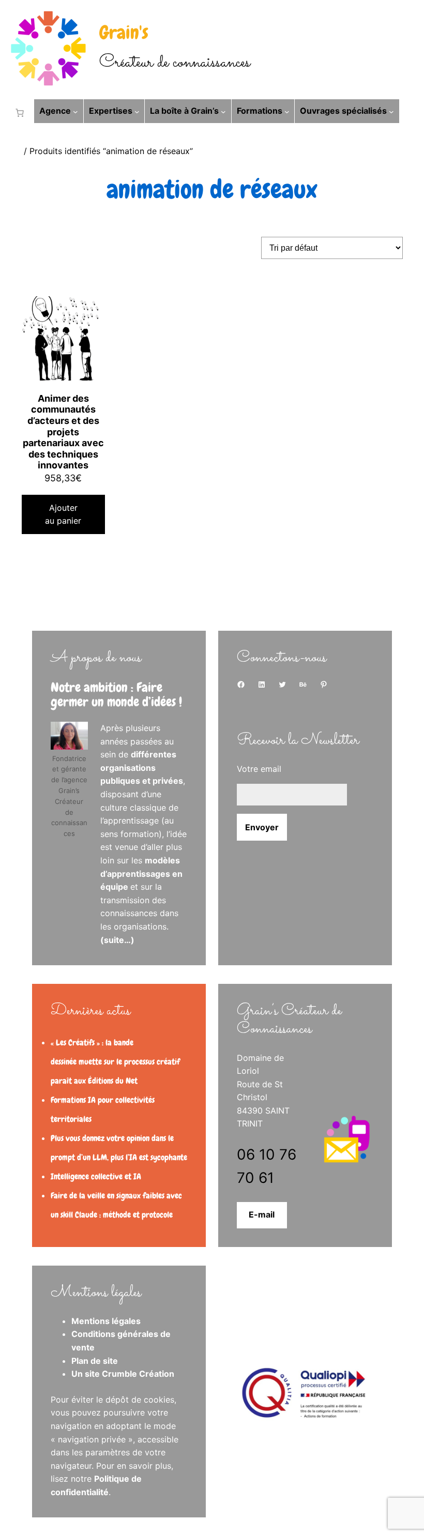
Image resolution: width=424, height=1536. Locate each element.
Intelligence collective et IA (96, 1176)
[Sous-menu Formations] (287, 111)
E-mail (262, 1214)
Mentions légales (106, 1321)
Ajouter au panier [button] (63, 514)
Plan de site (94, 1361)
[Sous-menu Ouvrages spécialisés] (391, 111)
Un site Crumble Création (122, 1373)
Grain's (123, 32)
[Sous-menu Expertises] (137, 111)
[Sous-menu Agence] (75, 111)
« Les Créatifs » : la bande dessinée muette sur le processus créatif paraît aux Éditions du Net (115, 1061)
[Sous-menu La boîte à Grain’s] (223, 111)
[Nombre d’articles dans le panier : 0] (17, 112)
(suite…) (117, 940)
